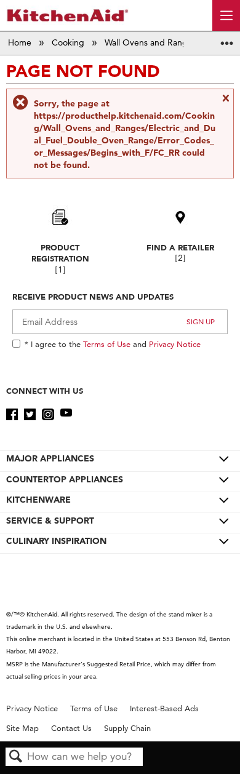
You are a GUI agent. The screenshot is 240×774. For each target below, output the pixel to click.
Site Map (22, 728)
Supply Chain (127, 728)
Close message (225, 102)
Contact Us (71, 728)
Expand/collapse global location (227, 39)
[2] (180, 258)
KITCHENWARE (38, 499)
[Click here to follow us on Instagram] (48, 415)
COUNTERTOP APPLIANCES (64, 479)
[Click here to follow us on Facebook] (12, 415)
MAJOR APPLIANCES (50, 458)
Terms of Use (106, 344)
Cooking (69, 42)
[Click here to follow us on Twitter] (30, 415)
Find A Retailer (180, 247)
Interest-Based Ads (164, 708)
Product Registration (60, 252)
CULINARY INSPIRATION (56, 540)
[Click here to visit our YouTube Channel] (66, 415)
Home (21, 42)
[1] (60, 270)
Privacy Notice (175, 344)
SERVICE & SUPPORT (50, 520)
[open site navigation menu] (226, 15)
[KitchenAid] (67, 15)
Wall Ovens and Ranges (152, 42)
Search (16, 757)
